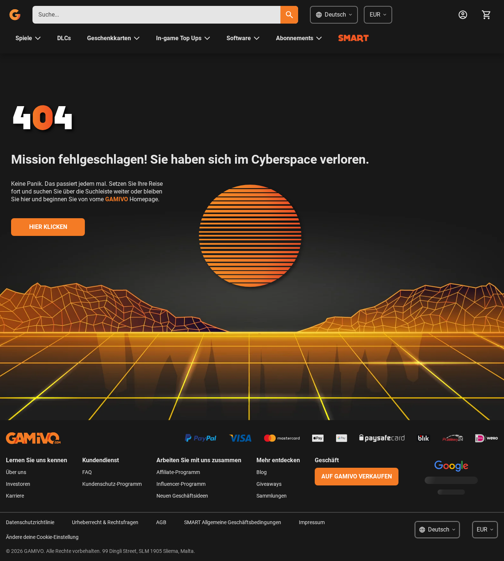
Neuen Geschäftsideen (182, 496)
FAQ (87, 472)
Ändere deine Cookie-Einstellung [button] (42, 537)
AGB (161, 522)
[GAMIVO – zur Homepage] (15, 15)
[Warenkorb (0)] (486, 15)
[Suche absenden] (289, 15)
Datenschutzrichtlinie (30, 522)
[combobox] (156, 15)
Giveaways (269, 484)
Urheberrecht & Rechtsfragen (105, 522)
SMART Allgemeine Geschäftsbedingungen (232, 522)
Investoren (18, 484)
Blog (261, 472)
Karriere (15, 496)
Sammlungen (271, 496)
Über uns (16, 472)
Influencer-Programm (181, 484)
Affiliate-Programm (178, 472)
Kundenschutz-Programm (112, 484)
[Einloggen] (463, 15)
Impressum (312, 522)
